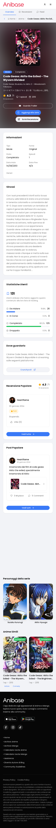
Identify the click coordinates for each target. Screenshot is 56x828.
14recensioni (8, 99)
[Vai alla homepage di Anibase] (13, 4)
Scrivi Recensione (30, 119)
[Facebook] (5, 727)
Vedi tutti (26, 508)
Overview (9, 12)
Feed (42, 12)
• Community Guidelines (14, 766)
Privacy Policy (9, 780)
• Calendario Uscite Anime (15, 750)
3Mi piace (19, 495)
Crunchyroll (26, 369)
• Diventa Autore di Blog (13, 762)
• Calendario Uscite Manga (15, 754)
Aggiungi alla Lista (30, 112)
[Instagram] (13, 727)
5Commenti (37, 495)
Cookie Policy (23, 780)
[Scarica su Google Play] (28, 719)
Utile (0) (18, 422)
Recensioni (27, 12)
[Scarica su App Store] (11, 719)
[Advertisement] (28, 542)
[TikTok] (20, 727)
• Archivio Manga (10, 746)
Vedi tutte (26, 434)
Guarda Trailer (30, 105)
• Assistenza (8, 758)
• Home (6, 737)
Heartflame (23, 400)
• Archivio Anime (10, 741)
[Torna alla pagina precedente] (4, 19)
